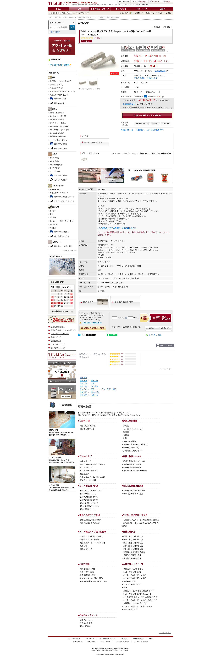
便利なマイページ (58, 348)
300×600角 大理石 (56, 165)
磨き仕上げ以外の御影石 (90, 539)
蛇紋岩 (126, 432)
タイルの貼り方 (154, 335)
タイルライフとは (74, 639)
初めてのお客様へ (58, 327)
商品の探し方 (56, 337)
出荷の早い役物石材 (61, 232)
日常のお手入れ (86, 620)
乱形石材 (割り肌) (56, 85)
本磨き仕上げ (85, 461)
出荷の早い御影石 (61, 144)
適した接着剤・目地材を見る (146, 78)
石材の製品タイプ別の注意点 (92, 531)
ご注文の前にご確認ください (92, 322)
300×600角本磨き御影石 (59, 126)
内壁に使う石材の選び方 (133, 539)
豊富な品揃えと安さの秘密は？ (63, 330)
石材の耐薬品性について (90, 506)
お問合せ (168, 13)
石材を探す (55, 32)
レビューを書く (166, 345)
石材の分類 (84, 421)
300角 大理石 (55, 158)
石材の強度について (88, 494)
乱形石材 (83, 546)
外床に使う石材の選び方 (133, 546)
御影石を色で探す (61, 148)
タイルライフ (96, 648)
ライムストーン (55, 171)
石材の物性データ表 (132, 456)
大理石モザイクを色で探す (64, 201)
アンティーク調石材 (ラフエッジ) (62, 91)
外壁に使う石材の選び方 (133, 536)
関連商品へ (140, 130)
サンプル (160, 13)
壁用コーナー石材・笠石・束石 (61, 221)
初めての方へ (126, 13)
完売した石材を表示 (70, 250)
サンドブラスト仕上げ (89, 471)
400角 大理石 (55, 161)
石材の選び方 (129, 531)
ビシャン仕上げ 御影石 (58, 140)
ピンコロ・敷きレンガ (132, 584)
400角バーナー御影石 (58, 123)
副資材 (162, 9)
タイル (58, 9)
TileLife (126, 650)
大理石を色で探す (61, 180)
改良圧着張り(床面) (88, 575)
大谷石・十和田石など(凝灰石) (135, 444)
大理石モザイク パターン (59, 193)
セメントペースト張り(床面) (91, 578)
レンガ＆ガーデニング (100, 9)
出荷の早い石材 (60, 99)
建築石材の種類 (130, 421)
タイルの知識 (77, 641)
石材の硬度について (88, 509)
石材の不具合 (85, 626)
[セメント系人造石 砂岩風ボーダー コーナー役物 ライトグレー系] (98, 60)
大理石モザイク (55, 189)
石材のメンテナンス (88, 615)
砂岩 (125, 438)
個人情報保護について (107, 639)
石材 (79, 9)
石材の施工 (84, 564)
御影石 (126, 435)
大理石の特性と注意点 (133, 486)
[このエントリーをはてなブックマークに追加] (79, 335)
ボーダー (53, 211)
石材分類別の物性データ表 (134, 461)
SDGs (151, 639)
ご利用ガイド (139, 13)
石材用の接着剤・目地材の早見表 (93, 581)
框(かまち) (53, 224)
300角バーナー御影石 (58, 116)
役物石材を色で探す (61, 236)
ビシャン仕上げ (86, 467)
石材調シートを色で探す (63, 246)
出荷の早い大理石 (61, 175)
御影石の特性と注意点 (89, 515)
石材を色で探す (60, 103)
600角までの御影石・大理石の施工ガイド (140, 600)
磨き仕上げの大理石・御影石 (91, 536)
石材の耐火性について (89, 500)
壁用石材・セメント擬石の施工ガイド (138, 591)
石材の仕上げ (85, 456)
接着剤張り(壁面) (87, 572)
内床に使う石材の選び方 (133, 549)
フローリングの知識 (141, 641)
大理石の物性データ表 (132, 464)
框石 (125, 588)
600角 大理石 (55, 168)
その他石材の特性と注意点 (135, 515)
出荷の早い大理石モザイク (64, 197)
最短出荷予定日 (129, 104)
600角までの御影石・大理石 (134, 578)
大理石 (126, 426)
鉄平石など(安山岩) (131, 447)
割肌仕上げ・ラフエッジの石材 (92, 543)
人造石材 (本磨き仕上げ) (59, 95)
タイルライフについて (60, 334)
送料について (150, 13)
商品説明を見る (127, 130)
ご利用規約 (124, 639)
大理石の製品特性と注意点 (134, 491)
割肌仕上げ (84, 474)
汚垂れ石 (53, 228)
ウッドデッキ (121, 9)
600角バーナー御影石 (58, 136)
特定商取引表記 (138, 639)
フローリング (141, 9)
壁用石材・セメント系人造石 (60, 81)
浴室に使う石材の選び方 (133, 543)
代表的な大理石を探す (132, 555)
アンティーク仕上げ (88, 480)
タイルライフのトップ (54, 17)
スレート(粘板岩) (130, 441)
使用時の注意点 (86, 623)
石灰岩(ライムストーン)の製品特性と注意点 (141, 520)
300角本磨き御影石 (57, 113)
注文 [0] (167, 1)
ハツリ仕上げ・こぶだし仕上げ (92, 477)
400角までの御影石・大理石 (134, 575)
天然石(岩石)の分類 (88, 426)
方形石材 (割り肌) (56, 88)
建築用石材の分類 (87, 429)
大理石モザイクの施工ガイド (135, 603)
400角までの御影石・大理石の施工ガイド (140, 597)
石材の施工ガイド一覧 (133, 564)
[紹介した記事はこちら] (94, 146)
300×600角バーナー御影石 (59, 130)
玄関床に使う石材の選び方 (134, 552)
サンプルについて (58, 344)
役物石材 (70, 17)
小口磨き (53, 217)
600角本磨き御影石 (57, 133)
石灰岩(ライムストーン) (133, 429)
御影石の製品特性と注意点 (90, 520)
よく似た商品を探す (155, 130)
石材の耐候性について (89, 503)
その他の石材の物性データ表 (135, 471)
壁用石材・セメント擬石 (133, 569)
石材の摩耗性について (89, 497)
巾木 (51, 214)
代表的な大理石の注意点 (133, 494)
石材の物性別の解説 (88, 486)
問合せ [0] (143, 1)
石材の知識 (91, 641)
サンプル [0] (155, 1)
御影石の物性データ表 (132, 467)
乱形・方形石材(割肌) (132, 572)
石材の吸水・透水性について (91, 491)
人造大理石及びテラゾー (133, 451)
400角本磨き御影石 (57, 119)
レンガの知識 (105, 641)
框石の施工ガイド (130, 609)
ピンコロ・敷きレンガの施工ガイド (137, 606)
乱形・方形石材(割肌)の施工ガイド (137, 594)
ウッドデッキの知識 (122, 641)
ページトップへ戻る (166, 369)
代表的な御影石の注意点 (90, 523)
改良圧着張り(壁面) (88, 569)
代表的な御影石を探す (132, 558)
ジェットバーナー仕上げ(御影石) (93, 464)
